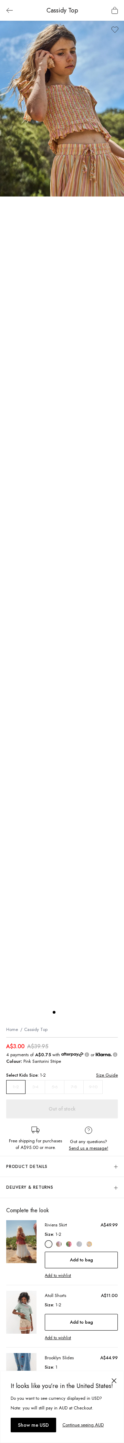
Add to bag (81, 1260)
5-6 (55, 1087)
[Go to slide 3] (67, 1012)
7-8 (74, 1087)
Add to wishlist (58, 1275)
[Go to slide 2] (61, 1012)
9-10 (93, 1087)
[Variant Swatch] (48, 1244)
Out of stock (62, 1108)
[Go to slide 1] (54, 1012)
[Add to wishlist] (115, 29)
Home (12, 1029)
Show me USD (33, 1425)
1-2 (16, 1087)
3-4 (35, 1087)
